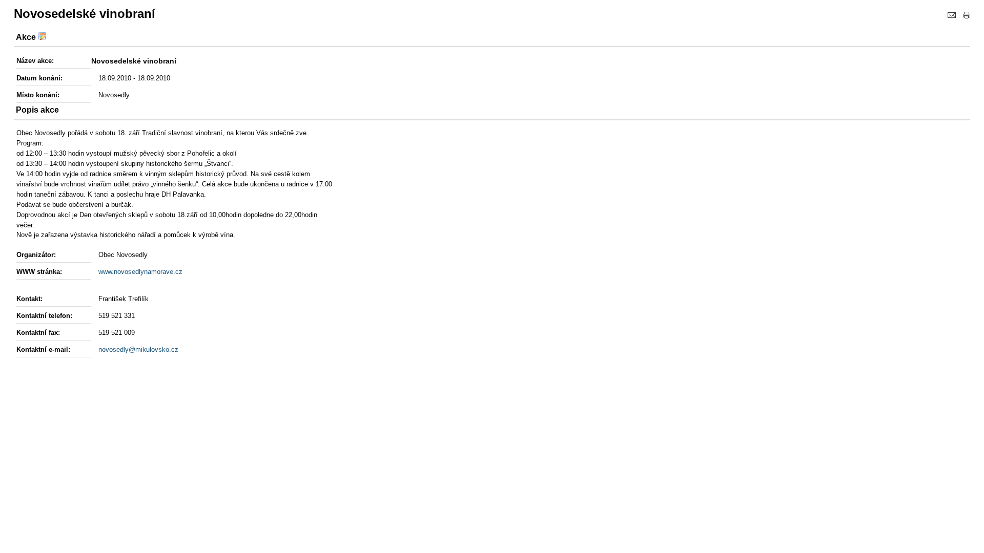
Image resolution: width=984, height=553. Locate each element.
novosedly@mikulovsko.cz (138, 349)
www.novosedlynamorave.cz (140, 271)
